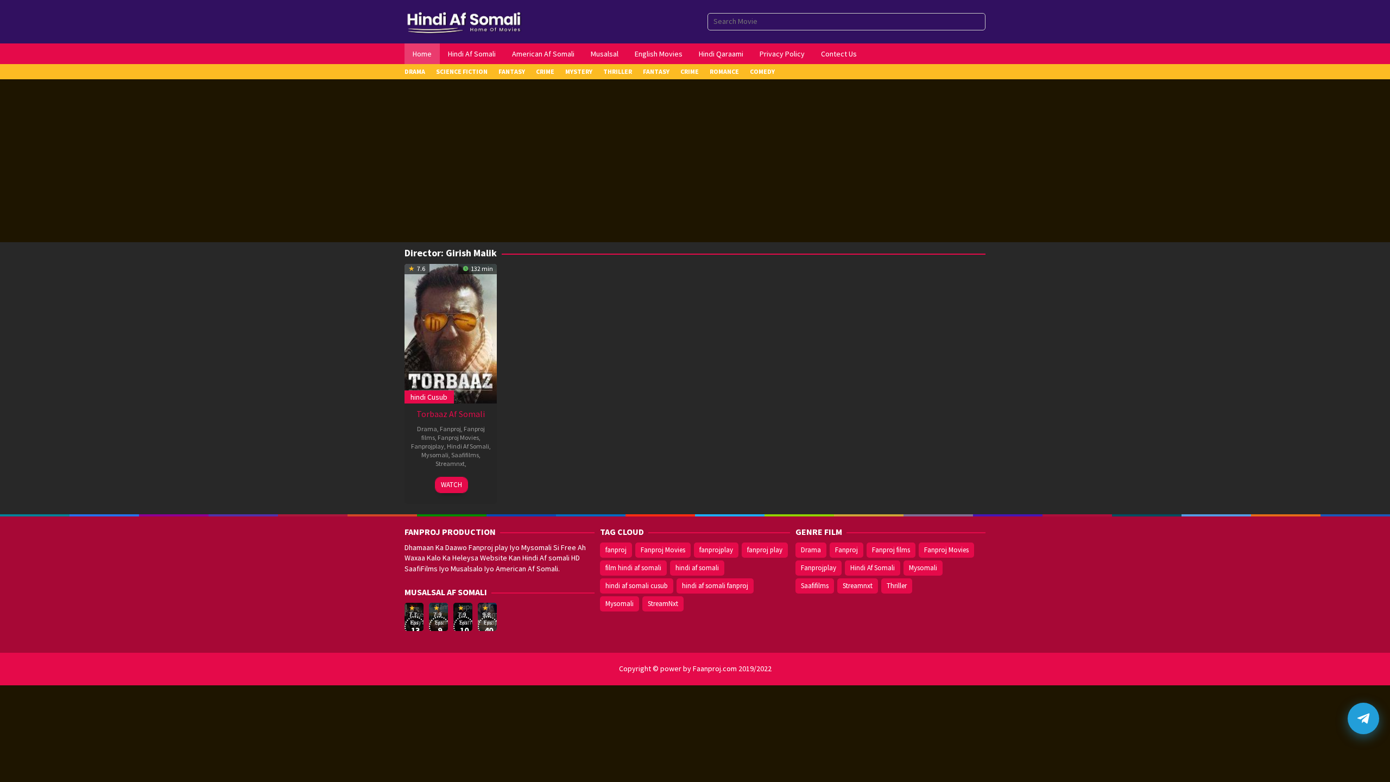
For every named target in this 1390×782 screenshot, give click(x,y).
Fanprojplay (427, 446)
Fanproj (450, 429)
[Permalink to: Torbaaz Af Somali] (450, 332)
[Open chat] (1363, 718)
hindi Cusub (428, 397)
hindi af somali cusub (636, 585)
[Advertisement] (695, 161)
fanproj (616, 549)
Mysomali (434, 455)
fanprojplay (716, 549)
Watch (451, 484)
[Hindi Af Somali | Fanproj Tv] (464, 21)
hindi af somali (697, 567)
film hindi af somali (633, 567)
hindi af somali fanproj (715, 585)
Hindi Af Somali (468, 446)
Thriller (897, 585)
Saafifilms (465, 455)
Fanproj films (891, 549)
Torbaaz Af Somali (450, 413)
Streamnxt (450, 463)
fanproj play (764, 549)
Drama (427, 429)
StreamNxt (663, 603)
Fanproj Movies (458, 437)
